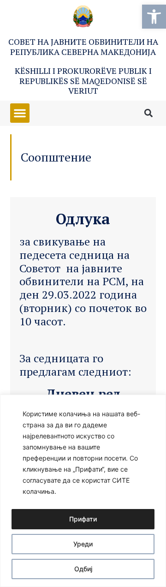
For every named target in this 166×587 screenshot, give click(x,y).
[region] (83, 491)
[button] (154, 17)
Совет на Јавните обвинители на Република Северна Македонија (83, 46)
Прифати (83, 519)
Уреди (83, 544)
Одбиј (83, 569)
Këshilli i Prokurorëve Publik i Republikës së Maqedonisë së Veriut (83, 80)
